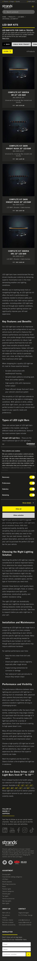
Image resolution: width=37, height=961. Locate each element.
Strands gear (6, 894)
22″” (8, 788)
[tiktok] (32, 830)
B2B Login (31, 1)
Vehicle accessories (8, 898)
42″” (21, 788)
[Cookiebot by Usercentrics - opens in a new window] (26, 444)
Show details (26, 503)
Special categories (8, 891)
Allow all (18, 509)
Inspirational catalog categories (12, 877)
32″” (16, 788)
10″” (22, 785)
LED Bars (21, 17)
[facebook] (18, 830)
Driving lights (6, 874)
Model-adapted (7, 882)
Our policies (6, 915)
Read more (5, 38)
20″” (4, 788)
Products (11, 17)
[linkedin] (4, 830)
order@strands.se (24, 920)
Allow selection (18, 515)
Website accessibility (8, 925)
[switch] (32, 483)
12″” (27, 785)
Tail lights (5, 896)
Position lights (6, 889)
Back (8, 44)
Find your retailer (7, 920)
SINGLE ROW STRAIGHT (21, 44)
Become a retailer (8, 922)
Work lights (5, 903)
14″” (31, 785)
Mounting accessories (9, 884)
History (4, 917)
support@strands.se (24, 922)
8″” (19, 785)
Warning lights (6, 901)
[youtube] (12, 830)
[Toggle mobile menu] (33, 6)
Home (4, 17)
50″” (28, 788)
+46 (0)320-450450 (24, 925)
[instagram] (24, 830)
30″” (12, 788)
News (4, 886)
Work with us (6, 913)
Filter (6, 51)
